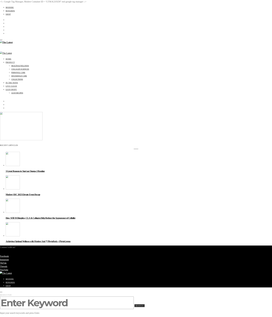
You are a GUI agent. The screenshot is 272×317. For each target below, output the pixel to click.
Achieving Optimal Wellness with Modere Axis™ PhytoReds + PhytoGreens (38, 241)
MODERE (10, 7)
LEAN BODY (11, 90)
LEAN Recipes (17, 93)
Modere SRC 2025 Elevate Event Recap (23, 194)
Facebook (4, 256)
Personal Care (18, 73)
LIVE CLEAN (11, 86)
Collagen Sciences (20, 69)
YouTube (4, 270)
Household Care (19, 76)
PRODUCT (10, 62)
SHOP (8, 14)
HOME (8, 59)
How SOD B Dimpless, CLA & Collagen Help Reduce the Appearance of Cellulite (40, 218)
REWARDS (10, 11)
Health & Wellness (20, 66)
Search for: (6, 295)
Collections (17, 79)
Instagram (4, 259)
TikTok (3, 263)
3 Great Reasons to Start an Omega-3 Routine (25, 171)
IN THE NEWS (12, 83)
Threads (3, 266)
